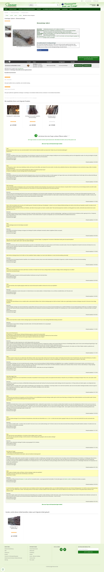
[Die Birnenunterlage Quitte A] (24, 37)
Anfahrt (31, 554)
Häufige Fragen (12, 9)
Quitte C (69, 479)
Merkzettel (96, 1)
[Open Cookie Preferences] (3, 569)
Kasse (71, 9)
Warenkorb (64, 9)
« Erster (6, 15)
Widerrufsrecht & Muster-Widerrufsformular (13, 558)
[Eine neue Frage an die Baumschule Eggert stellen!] (52, 143)
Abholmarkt (32, 550)
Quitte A (66, 479)
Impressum (7, 552)
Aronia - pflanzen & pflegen (35, 556)
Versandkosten (20, 68)
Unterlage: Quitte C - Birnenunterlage (52, 117)
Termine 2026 (32, 558)
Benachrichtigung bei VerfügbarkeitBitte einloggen (88, 58)
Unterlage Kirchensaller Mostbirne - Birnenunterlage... (32, 117)
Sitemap (6, 559)
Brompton (21, 479)
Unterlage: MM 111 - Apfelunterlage (14, 527)
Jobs (6, 9)
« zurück (11, 15)
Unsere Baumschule (34, 548)
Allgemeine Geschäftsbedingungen (51, 9)
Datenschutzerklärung (9, 548)
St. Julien (25, 479)
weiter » (15, 15)
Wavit (30, 479)
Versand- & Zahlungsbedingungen (27, 9)
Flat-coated (32, 559)
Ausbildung (32, 552)
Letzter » (20, 15)
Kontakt (39, 9)
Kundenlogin (88, 1)
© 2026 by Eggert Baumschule (52, 566)
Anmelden (35, 97)
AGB (5, 550)
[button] (42, 50)
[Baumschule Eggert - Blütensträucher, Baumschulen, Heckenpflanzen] (16, 5)
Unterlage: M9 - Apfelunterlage (13, 116)
